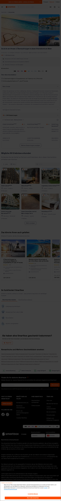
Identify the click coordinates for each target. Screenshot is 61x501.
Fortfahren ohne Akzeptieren (6, 482)
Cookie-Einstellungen (33, 494)
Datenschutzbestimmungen (10, 489)
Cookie (45, 488)
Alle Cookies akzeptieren (33, 498)
